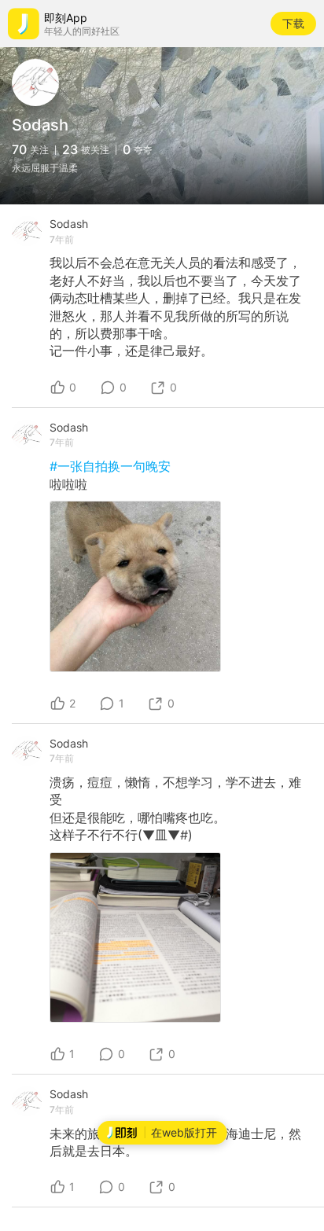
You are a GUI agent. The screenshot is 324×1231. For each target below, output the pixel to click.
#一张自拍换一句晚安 (110, 466)
